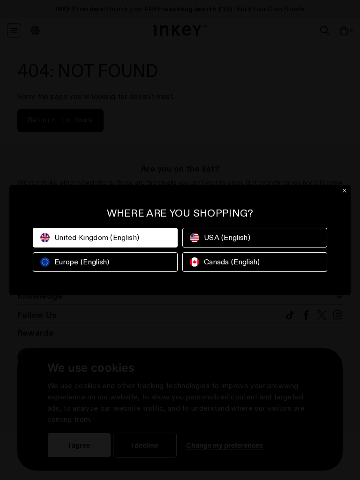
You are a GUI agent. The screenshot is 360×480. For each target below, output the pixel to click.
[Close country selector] (344, 190)
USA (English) (227, 237)
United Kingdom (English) (96, 237)
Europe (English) (82, 261)
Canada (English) (232, 261)
